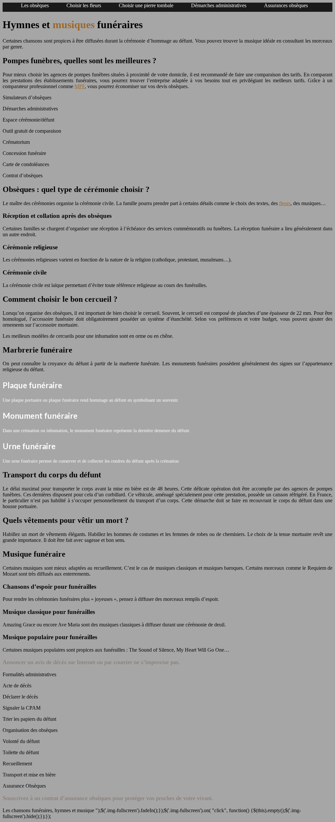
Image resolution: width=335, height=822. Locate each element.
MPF (80, 86)
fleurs (285, 203)
